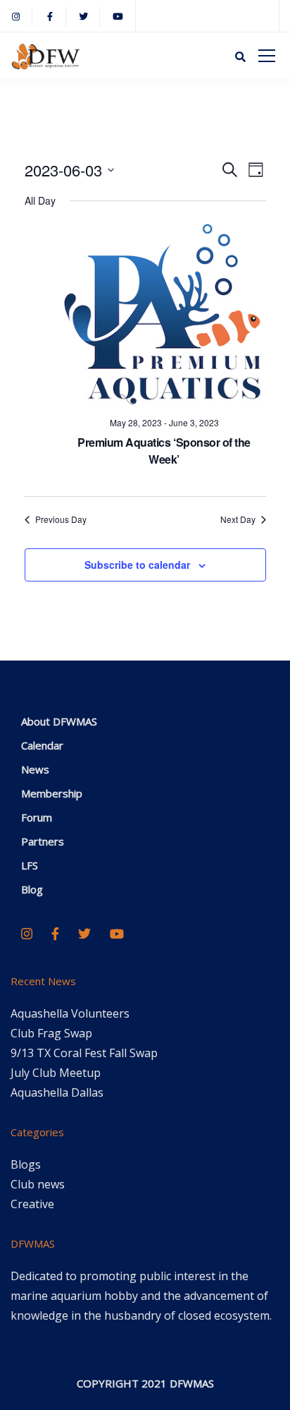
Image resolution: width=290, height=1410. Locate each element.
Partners (42, 841)
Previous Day (61, 519)
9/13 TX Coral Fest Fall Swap (84, 1053)
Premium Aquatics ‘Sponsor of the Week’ (164, 450)
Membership (51, 793)
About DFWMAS (59, 721)
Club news (38, 1184)
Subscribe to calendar (137, 565)
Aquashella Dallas (57, 1092)
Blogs (26, 1164)
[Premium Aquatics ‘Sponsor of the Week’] (164, 314)
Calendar (42, 745)
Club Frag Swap (51, 1033)
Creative (32, 1204)
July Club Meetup (56, 1072)
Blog (32, 889)
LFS (29, 865)
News (35, 769)
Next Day (238, 519)
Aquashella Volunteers (70, 1013)
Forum (36, 817)
